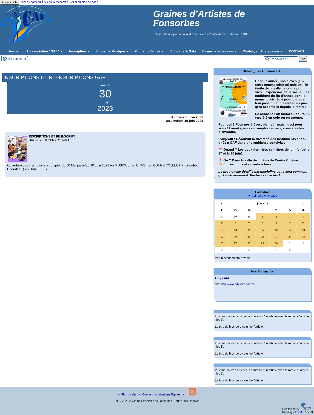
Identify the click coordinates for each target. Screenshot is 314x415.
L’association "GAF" (45, 51)
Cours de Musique (112, 51)
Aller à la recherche (56, 2)
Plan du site (129, 394)
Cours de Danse (149, 51)
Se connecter (17, 58)
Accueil (14, 51)
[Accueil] (25, 44)
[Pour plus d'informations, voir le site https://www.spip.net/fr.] (306, 409)
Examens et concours (219, 51)
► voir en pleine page (262, 195)
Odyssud (222, 278)
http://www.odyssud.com (236, 284)
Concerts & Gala (183, 51)
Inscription (79, 51)
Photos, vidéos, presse (263, 51)
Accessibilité (9, 2)
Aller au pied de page (84, 2)
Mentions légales (169, 394)
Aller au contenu (30, 2)
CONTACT (297, 51)
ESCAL (299, 412)
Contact (147, 394)
